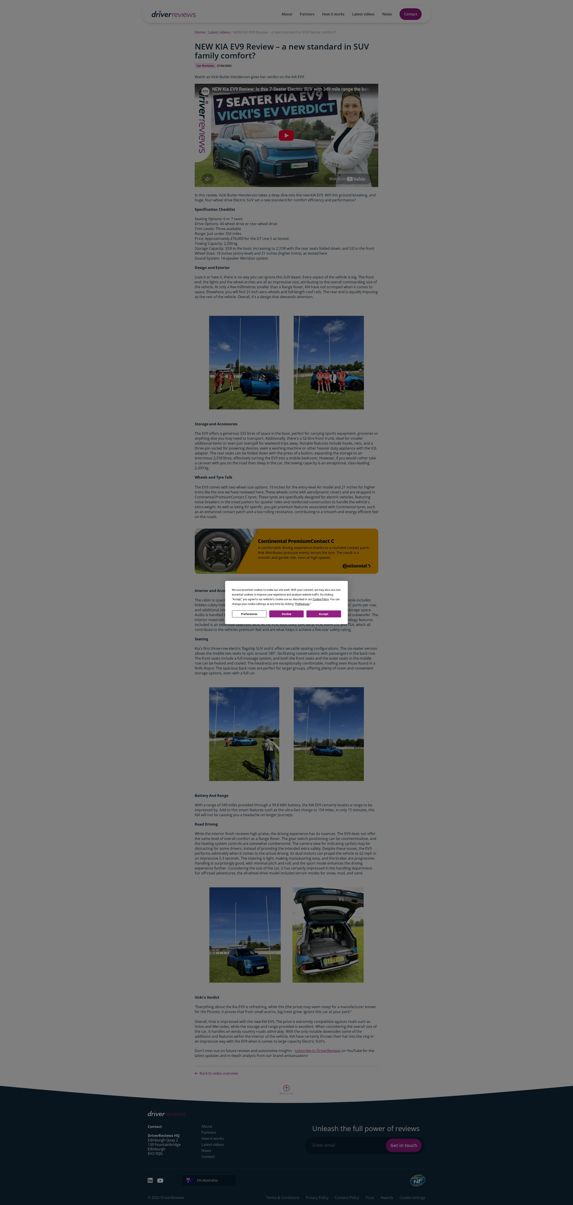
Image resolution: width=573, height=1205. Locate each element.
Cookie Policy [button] (321, 599)
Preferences (249, 613)
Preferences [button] (302, 604)
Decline (286, 613)
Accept (323, 613)
